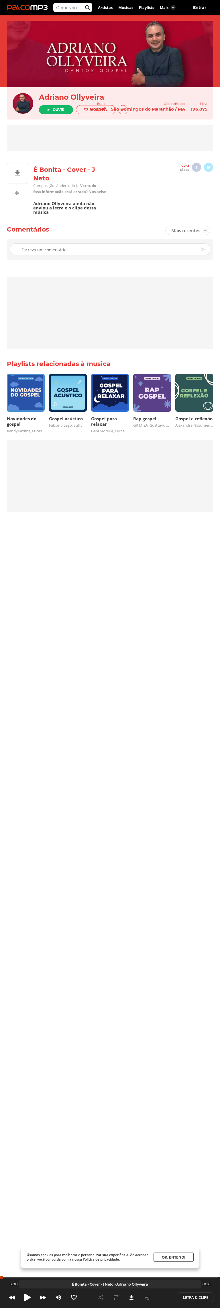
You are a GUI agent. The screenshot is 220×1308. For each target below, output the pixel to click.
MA (181, 109)
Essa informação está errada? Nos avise (69, 192)
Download (131, 1297)
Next (43, 1297)
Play (27, 1297)
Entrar (199, 7)
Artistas (105, 7)
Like (74, 1297)
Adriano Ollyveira (71, 97)
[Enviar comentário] (203, 249)
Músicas (125, 7)
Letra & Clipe (195, 1297)
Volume (58, 1297)
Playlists (146, 7)
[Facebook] (196, 167)
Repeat (116, 1297)
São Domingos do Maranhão (142, 109)
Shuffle (100, 1297)
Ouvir (58, 109)
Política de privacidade (101, 1259)
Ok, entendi (173, 1257)
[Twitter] (208, 167)
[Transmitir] (162, 1297)
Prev (12, 1297)
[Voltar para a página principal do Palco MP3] (28, 7)
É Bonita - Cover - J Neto (92, 1284)
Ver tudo (88, 186)
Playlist (147, 1297)
